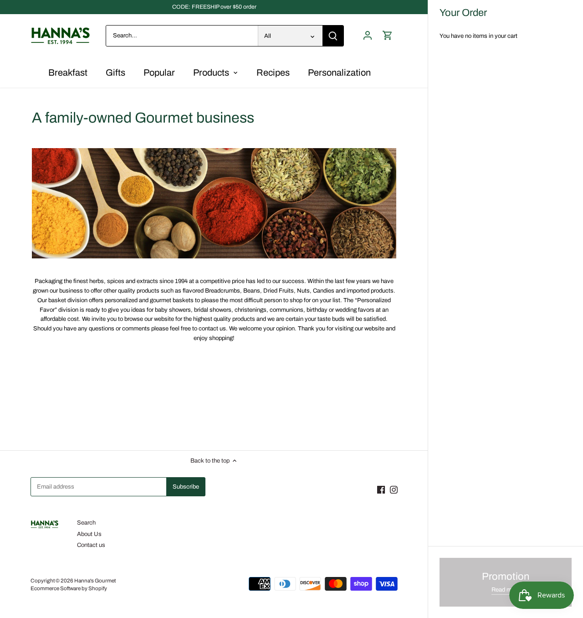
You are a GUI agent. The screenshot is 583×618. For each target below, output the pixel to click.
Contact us (91, 545)
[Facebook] (381, 489)
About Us (89, 534)
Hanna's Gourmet (95, 580)
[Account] (368, 35)
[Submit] (332, 36)
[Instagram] (394, 489)
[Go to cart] (387, 35)
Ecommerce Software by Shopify (69, 588)
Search (86, 523)
